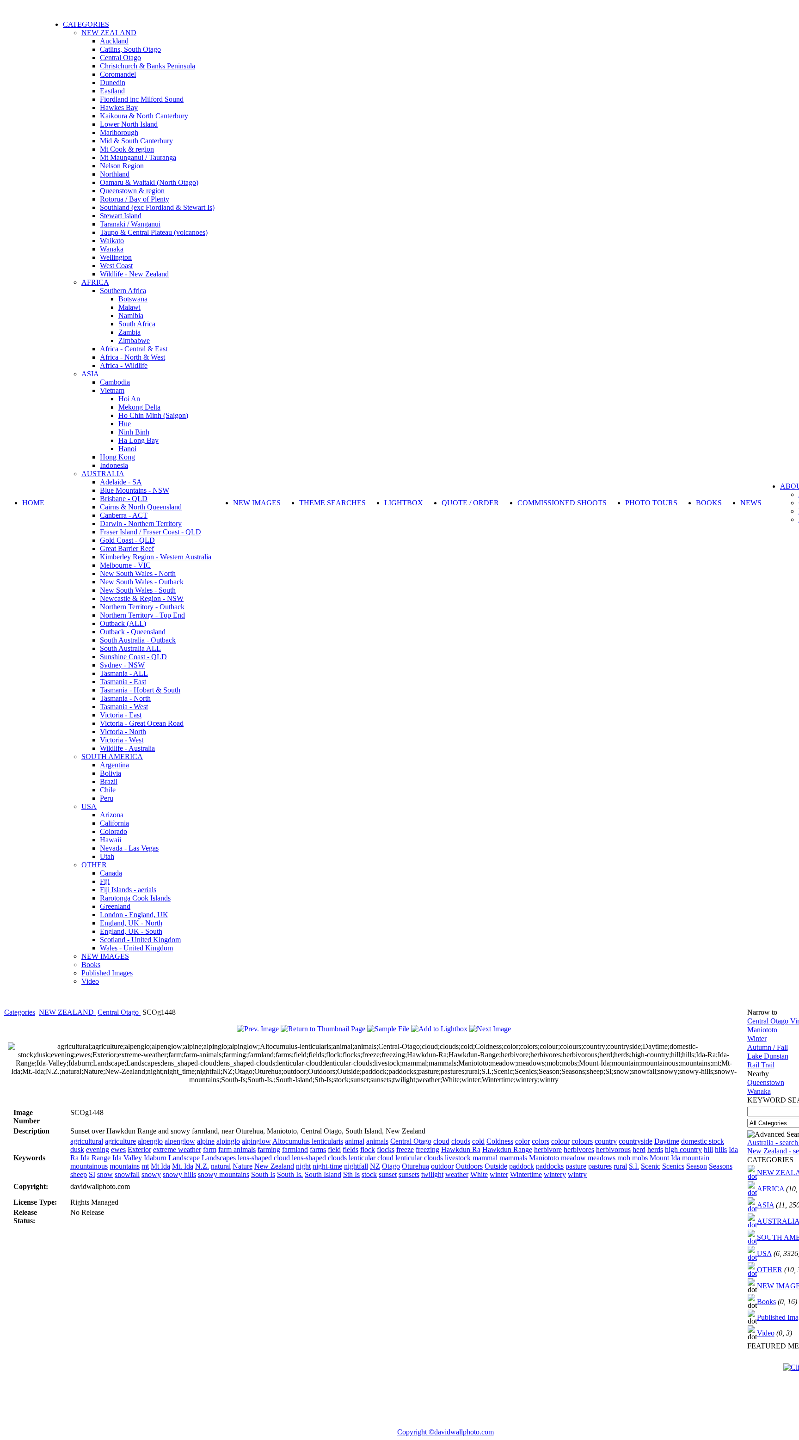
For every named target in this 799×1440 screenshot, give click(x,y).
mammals (513, 1158)
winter (499, 1174)
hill (708, 1149)
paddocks (550, 1166)
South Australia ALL (130, 648)
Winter (757, 1038)
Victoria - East (120, 715)
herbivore (548, 1149)
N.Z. (202, 1166)
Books (90, 964)
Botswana (133, 299)
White (479, 1174)
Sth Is (351, 1174)
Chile (108, 790)
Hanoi (127, 449)
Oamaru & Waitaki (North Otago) (149, 182)
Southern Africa (123, 290)
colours (582, 1141)
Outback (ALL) (123, 623)
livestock (458, 1158)
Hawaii (110, 840)
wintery (555, 1174)
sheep (78, 1174)
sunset (388, 1174)
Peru (106, 798)
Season (696, 1166)
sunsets (409, 1174)
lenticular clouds (419, 1158)
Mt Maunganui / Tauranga (138, 157)
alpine (206, 1141)
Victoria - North (123, 731)
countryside (635, 1141)
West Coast (116, 266)
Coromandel (118, 74)
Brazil (108, 781)
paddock (521, 1166)
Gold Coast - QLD (127, 540)
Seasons (720, 1166)
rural (620, 1166)
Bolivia (110, 773)
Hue (124, 424)
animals (377, 1141)
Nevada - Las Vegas (129, 848)
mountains (125, 1166)
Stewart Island (120, 216)
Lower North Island (129, 124)
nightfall (356, 1166)
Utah (107, 856)
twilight (432, 1174)
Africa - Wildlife (124, 365)
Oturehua (415, 1166)
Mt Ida (160, 1166)
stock (369, 1174)
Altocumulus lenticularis (307, 1141)
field (334, 1149)
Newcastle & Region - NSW (142, 598)
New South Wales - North (138, 573)
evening (97, 1149)
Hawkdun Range (507, 1149)
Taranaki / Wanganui (130, 224)
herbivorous (613, 1149)
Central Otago (120, 57)
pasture (575, 1166)
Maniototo (544, 1158)
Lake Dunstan (767, 1056)
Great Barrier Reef (127, 548)
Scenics (673, 1166)
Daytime (666, 1141)
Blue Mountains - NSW (134, 490)
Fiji (105, 881)
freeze (405, 1149)
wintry (577, 1174)
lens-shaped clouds (319, 1158)
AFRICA (95, 282)
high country (683, 1149)
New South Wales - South (138, 590)
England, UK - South (131, 931)
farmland (295, 1149)
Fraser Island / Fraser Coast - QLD (150, 532)
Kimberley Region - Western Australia (155, 557)
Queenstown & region (132, 191)
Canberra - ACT (124, 515)
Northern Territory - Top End (142, 615)
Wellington (116, 257)
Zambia (129, 332)
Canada (111, 873)
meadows (601, 1158)
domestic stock (702, 1141)
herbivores (579, 1149)
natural (221, 1166)
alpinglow (256, 1141)
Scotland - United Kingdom (140, 940)
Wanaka (111, 249)
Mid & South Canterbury (136, 141)
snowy (151, 1174)
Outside (496, 1166)
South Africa (136, 324)
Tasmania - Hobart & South (140, 690)
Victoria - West (121, 740)
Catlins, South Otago (130, 49)
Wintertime (526, 1174)
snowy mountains (223, 1174)
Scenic (650, 1166)
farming (269, 1149)
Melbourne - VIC (125, 565)
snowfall (127, 1174)
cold (478, 1141)
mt (145, 1166)
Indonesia (114, 465)
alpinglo (228, 1141)
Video (90, 981)
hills (721, 1149)
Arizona (111, 815)
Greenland (115, 906)
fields (350, 1149)
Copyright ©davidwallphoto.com (445, 1432)
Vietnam (112, 390)
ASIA (90, 374)
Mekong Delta (139, 407)
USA (89, 806)
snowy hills (179, 1174)
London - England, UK (134, 915)
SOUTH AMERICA (112, 756)
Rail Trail (760, 1065)
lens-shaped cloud (264, 1158)
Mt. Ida (182, 1166)
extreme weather (177, 1149)
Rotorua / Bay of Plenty (134, 199)
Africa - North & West (132, 357)
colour (560, 1141)
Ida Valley (127, 1158)
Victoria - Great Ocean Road (142, 723)
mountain (695, 1158)
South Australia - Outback (138, 640)
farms (318, 1149)
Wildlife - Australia (127, 748)
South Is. (290, 1174)
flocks (385, 1149)
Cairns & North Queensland (141, 507)
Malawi (129, 307)
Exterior (139, 1149)
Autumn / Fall (767, 1047)
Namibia (130, 315)
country (606, 1141)
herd (639, 1149)
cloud (441, 1141)
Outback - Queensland (133, 632)
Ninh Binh (133, 432)
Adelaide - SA (121, 482)
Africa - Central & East (133, 349)
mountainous (89, 1166)
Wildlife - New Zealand (134, 274)
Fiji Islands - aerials (128, 890)
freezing (427, 1149)
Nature (242, 1166)
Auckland (114, 41)
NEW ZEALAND (108, 33)
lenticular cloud (371, 1158)
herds (655, 1149)
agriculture (120, 1141)
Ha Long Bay (138, 440)
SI (92, 1174)
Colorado (113, 831)
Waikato (112, 241)
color (522, 1141)
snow (105, 1174)
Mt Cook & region (127, 149)
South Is (263, 1174)
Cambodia (115, 382)
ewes (118, 1149)
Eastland (112, 91)
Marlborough (119, 132)
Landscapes (219, 1158)
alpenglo (150, 1141)
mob (623, 1158)
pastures (600, 1166)
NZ (375, 1166)
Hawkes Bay (119, 107)
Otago (391, 1166)
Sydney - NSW (122, 665)
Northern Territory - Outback (142, 607)
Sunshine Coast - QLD (133, 657)
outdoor (442, 1166)
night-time (327, 1166)
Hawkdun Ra (460, 1149)
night (303, 1166)
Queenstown (765, 1082)
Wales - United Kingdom (136, 948)
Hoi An (129, 399)
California (114, 823)
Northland (114, 174)
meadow (573, 1158)
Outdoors (469, 1166)
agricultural (86, 1141)
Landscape (184, 1158)
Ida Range (95, 1158)
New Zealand (274, 1166)
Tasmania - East (123, 682)
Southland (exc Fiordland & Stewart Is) (157, 207)
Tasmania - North (125, 698)
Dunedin (112, 82)
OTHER (94, 865)
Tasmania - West (124, 707)
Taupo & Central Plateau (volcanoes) (154, 232)
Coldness (499, 1141)
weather (456, 1174)
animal (354, 1141)
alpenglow (180, 1141)
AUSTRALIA (102, 474)
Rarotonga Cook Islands (135, 898)
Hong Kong (117, 457)
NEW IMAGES (105, 956)
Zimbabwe (134, 340)
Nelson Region (122, 166)
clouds (460, 1141)
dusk (77, 1149)
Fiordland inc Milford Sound (142, 99)
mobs (640, 1158)
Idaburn (155, 1158)
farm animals (237, 1149)
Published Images (107, 973)
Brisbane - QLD (124, 498)
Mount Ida (665, 1158)
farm (209, 1149)
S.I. (634, 1166)
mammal (485, 1158)
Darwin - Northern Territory (141, 523)
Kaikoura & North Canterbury (144, 116)
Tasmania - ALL (124, 673)
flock (367, 1149)
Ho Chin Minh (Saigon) (153, 415)
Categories (19, 1012)
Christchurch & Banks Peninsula (147, 66)
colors (540, 1141)
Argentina (114, 765)
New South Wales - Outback (142, 582)
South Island (323, 1174)
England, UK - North (131, 923)
